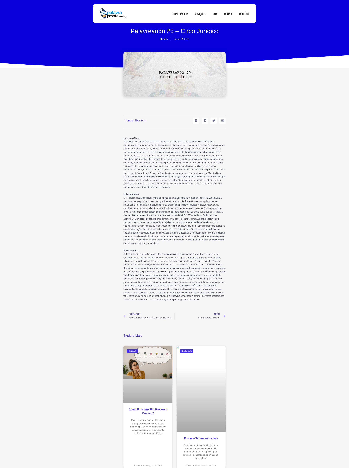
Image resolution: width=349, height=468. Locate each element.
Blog (215, 13)
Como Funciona (180, 13)
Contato (228, 13)
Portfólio (244, 13)
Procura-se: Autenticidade (201, 438)
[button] (205, 13)
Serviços (199, 13)
